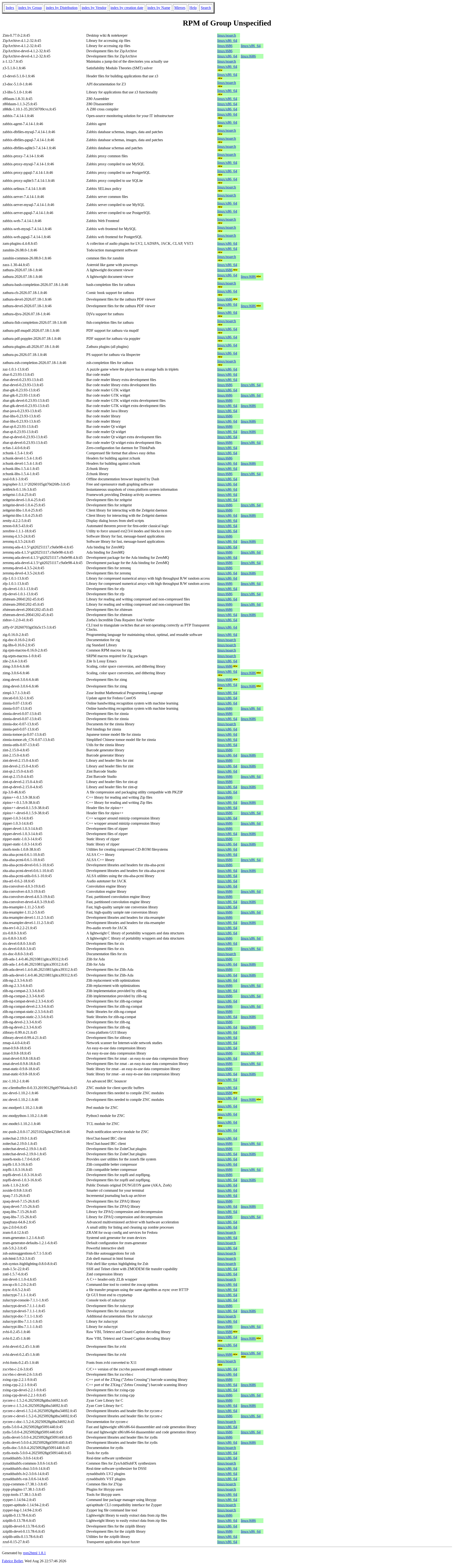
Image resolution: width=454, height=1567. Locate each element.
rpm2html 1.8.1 (34, 1553)
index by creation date (126, 8)
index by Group (30, 8)
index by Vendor (94, 8)
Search (206, 8)
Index (10, 8)
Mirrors (179, 8)
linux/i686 (224, 46)
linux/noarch (226, 35)
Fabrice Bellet (12, 1561)
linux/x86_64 (227, 41)
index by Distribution (62, 8)
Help (193, 8)
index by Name (158, 8)
